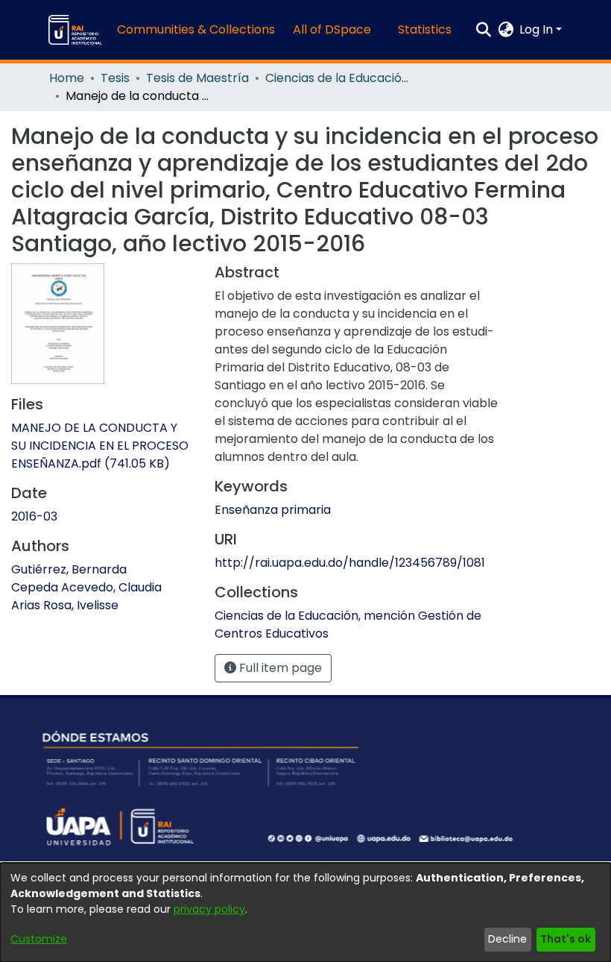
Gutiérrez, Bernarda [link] (69, 569)
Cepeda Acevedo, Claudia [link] (86, 587)
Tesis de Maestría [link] (197, 78)
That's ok (565, 938)
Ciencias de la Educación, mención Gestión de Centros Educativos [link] (339, 78)
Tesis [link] (115, 78)
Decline (507, 938)
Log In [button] (537, 29)
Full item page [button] (279, 667)
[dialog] (305, 912)
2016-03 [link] (34, 516)
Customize (38, 938)
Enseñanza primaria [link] (273, 509)
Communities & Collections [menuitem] (196, 29)
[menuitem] (336, 30)
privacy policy (209, 909)
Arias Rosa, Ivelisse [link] (64, 605)
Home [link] (66, 78)
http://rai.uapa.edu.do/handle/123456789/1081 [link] (350, 562)
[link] (100, 445)
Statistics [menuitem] (425, 29)
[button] (75, 30)
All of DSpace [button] (332, 29)
